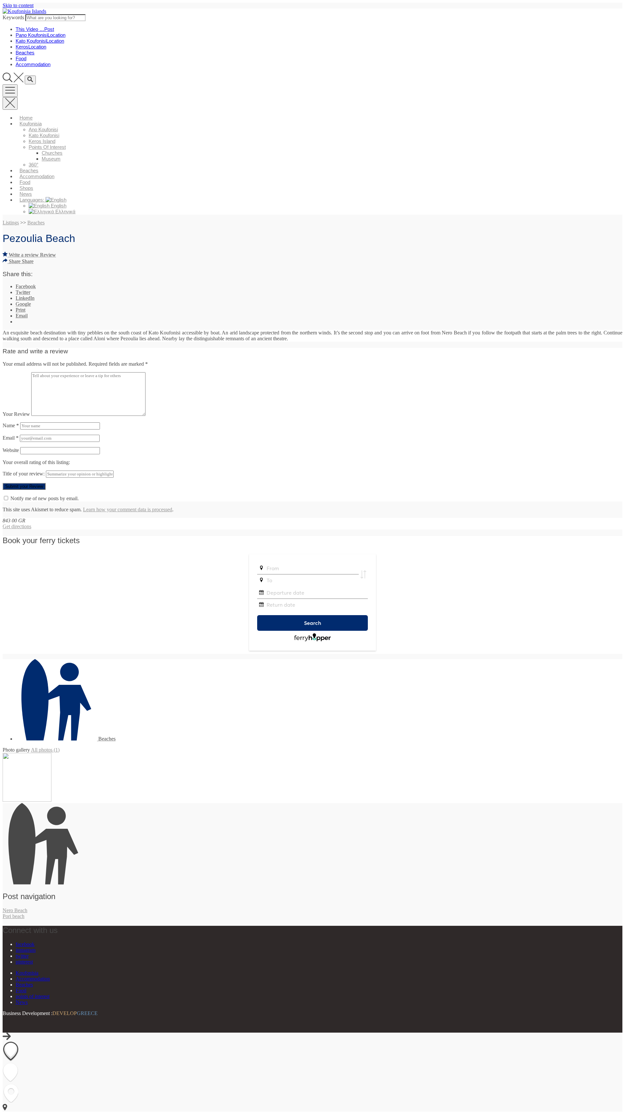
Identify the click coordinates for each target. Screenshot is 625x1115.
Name (11, 425)
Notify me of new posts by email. (44, 498)
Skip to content (18, 5)
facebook (25, 944)
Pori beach (13, 916)
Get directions (17, 526)
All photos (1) (45, 750)
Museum (51, 159)
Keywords (13, 17)
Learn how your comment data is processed (127, 509)
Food (25, 182)
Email (11, 438)
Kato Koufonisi (44, 135)
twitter (22, 956)
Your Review (16, 414)
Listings (11, 222)
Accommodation (37, 176)
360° (33, 164)
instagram (25, 950)
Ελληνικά (65, 211)
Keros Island (42, 141)
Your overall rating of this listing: (36, 462)
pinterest (24, 962)
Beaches (29, 170)
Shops (26, 188)
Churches (52, 153)
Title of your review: (24, 473)
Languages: (33, 200)
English (57, 205)
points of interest (47, 147)
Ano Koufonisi (43, 129)
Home (26, 117)
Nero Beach (15, 910)
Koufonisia (31, 123)
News (26, 194)
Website (11, 450)
